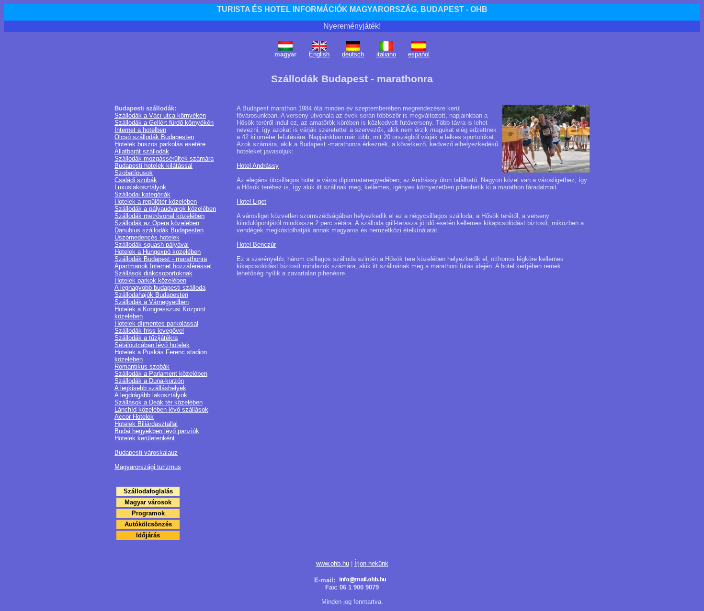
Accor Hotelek (134, 416)
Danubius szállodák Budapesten (159, 230)
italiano (386, 54)
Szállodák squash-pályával (151, 244)
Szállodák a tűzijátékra (146, 337)
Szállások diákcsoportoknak (153, 273)
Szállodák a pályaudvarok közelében (165, 208)
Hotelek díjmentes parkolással (156, 323)
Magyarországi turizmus (147, 466)
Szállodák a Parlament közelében (160, 373)
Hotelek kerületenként (144, 438)
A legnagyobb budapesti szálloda (159, 287)
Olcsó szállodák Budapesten (154, 137)
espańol (419, 54)
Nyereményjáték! (352, 26)
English (319, 54)
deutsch (353, 54)
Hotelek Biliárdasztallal (146, 423)
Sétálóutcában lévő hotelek (152, 345)
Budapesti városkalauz (146, 452)
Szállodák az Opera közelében (156, 223)
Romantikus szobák (142, 366)
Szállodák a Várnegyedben (151, 302)
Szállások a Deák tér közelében (158, 402)
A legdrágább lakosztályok (150, 395)
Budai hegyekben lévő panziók (156, 431)
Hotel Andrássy (258, 165)
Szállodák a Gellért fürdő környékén (164, 122)
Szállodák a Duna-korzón (149, 380)
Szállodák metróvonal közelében (159, 215)
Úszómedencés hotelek (147, 237)
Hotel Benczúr (256, 244)
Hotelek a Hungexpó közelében (157, 251)
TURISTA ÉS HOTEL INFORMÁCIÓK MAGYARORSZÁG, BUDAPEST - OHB (352, 9)
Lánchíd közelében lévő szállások (161, 409)
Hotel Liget (251, 201)
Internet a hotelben (140, 129)
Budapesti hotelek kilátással (153, 165)
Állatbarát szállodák (141, 151)
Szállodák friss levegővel (149, 330)
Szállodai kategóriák (142, 194)
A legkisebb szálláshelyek (150, 388)
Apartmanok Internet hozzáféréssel (163, 266)
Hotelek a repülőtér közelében (155, 201)
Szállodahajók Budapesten (151, 294)
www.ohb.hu (332, 563)
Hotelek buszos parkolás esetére (159, 144)
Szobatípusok (133, 172)
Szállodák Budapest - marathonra (160, 258)
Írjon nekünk (371, 563)
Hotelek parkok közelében (150, 280)
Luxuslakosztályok (140, 187)
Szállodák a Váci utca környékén (160, 115)
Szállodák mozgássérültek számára (164, 158)
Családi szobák (135, 180)
